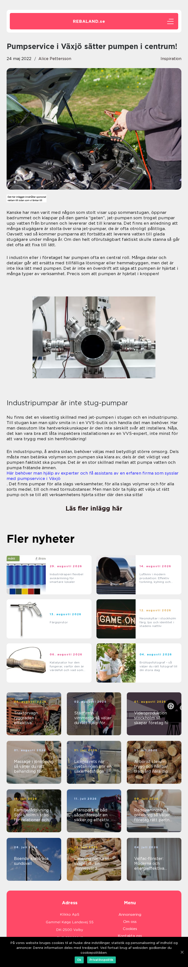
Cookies (130, 929)
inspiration (171, 58)
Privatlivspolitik (101, 960)
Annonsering (129, 914)
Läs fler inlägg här (94, 508)
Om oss (130, 921)
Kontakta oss (130, 936)
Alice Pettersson (54, 58)
